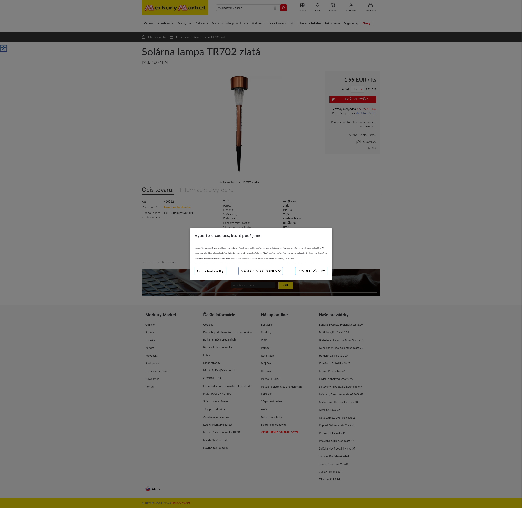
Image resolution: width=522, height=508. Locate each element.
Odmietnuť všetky (210, 271)
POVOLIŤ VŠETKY (311, 271)
